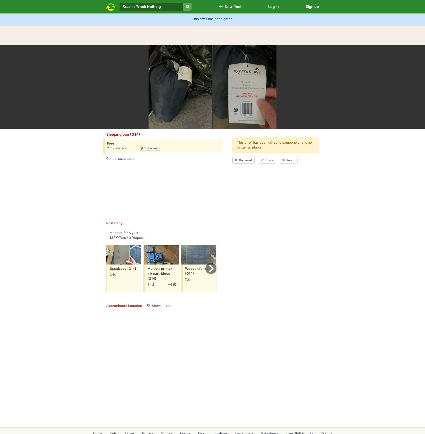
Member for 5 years (128, 235)
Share (269, 160)
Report (290, 160)
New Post (232, 6)
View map (151, 148)
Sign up (312, 6)
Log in (273, 6)
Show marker (162, 306)
